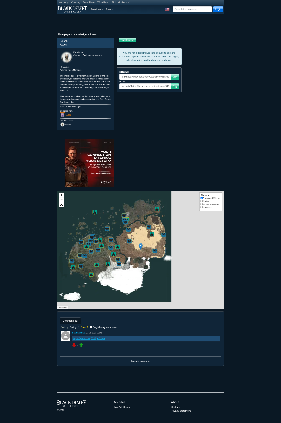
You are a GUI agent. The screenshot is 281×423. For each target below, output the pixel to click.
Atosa (68, 115)
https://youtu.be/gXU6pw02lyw (89, 338)
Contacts (176, 407)
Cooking (75, 2)
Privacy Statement (181, 410)
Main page (64, 34)
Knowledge (80, 34)
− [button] (61, 200)
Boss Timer (89, 2)
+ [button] (61, 195)
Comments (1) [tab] (70, 320)
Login (218, 9)
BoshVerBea (78, 332)
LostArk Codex (122, 407)
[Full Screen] (61, 204)
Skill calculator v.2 (121, 2)
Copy (175, 77)
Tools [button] (108, 9)
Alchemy (64, 2)
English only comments (105, 327)
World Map (103, 2)
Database (96, 9)
